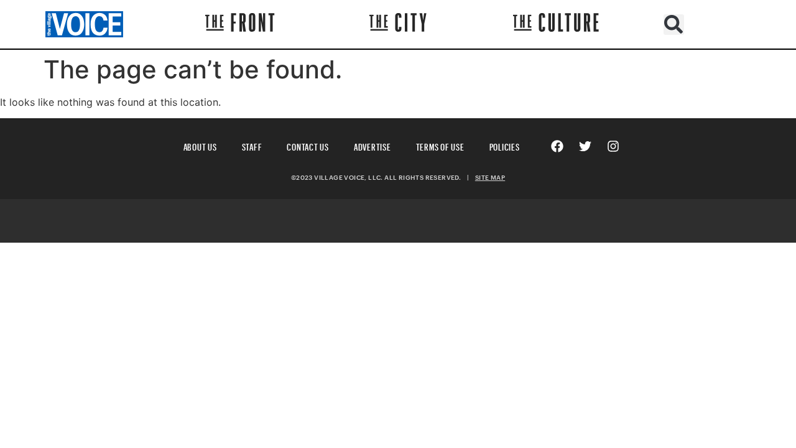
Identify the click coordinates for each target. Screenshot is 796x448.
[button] (674, 24)
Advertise (372, 145)
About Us (200, 145)
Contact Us (308, 145)
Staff (252, 145)
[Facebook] (557, 146)
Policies (504, 145)
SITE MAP (490, 177)
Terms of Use (440, 145)
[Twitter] (585, 146)
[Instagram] (613, 146)
